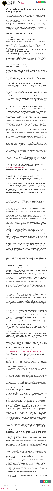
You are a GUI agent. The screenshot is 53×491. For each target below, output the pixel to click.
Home (21, 2)
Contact (21, 6)
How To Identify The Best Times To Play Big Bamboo (16, 196)
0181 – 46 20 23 (4, 487)
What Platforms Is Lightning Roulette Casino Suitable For (17, 167)
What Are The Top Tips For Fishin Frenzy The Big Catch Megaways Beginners (21, 262)
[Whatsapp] (42, 2)
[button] (26, 1)
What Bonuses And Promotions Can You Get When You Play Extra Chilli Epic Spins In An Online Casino (26, 253)
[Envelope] (39, 2)
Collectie (22, 3)
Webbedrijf (48, 485)
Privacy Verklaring (32, 485)
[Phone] (45, 2)
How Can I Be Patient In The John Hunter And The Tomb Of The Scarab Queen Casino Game (24, 351)
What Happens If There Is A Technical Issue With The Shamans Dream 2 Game (21, 307)
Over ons (22, 4)
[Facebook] (37, 2)
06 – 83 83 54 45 (4, 488)
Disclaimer (31, 483)
